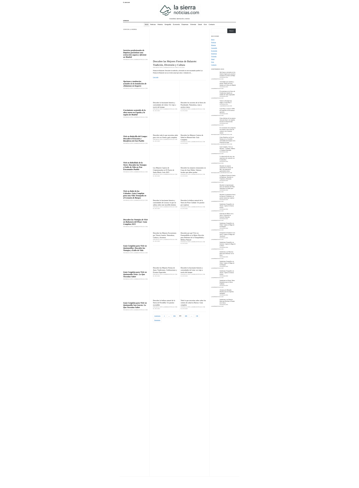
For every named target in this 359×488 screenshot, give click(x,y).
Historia (160, 24)
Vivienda (193, 24)
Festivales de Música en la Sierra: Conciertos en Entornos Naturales (226, 215)
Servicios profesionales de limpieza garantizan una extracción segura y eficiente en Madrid (134, 53)
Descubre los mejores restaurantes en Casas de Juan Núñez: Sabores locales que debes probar (193, 170)
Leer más (155, 77)
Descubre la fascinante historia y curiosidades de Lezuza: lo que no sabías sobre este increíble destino (164, 202)
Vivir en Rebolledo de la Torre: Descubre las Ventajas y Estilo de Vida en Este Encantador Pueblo (135, 166)
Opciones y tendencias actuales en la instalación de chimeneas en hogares (134, 83)
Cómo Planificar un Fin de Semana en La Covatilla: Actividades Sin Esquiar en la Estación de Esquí (227, 140)
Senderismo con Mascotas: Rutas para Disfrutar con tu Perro (227, 253)
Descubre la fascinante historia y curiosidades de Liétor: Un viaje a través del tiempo (164, 105)
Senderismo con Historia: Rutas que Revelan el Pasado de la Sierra (227, 301)
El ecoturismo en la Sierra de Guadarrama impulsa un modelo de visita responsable (227, 93)
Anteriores (157, 316)
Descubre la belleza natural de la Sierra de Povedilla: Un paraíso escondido (164, 303)
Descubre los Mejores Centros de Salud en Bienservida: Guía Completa (192, 137)
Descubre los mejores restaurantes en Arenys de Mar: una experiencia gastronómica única (226, 168)
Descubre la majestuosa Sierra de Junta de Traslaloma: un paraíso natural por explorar (227, 196)
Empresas (185, 24)
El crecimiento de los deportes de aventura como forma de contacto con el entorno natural (228, 130)
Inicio (146, 24)
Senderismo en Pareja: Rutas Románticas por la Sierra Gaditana (227, 282)
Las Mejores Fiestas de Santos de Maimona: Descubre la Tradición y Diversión (227, 177)
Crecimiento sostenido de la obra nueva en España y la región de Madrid (134, 112)
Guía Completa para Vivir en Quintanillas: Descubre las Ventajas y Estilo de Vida (135, 248)
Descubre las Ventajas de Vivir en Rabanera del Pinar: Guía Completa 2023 (135, 222)
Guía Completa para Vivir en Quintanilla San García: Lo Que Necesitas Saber (135, 305)
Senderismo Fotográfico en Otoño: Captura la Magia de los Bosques (227, 225)
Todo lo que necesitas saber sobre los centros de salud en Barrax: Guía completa (193, 303)
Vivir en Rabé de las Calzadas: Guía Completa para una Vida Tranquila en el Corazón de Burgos (134, 194)
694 (174, 316)
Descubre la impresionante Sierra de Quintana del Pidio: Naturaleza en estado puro (227, 186)
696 (186, 316)
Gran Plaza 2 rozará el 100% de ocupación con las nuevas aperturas (227, 110)
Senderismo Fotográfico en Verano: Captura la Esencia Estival (227, 205)
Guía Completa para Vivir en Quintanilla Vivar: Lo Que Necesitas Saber (135, 274)
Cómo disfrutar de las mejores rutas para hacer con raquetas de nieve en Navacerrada (228, 120)
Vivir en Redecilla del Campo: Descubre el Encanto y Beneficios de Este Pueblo (135, 138)
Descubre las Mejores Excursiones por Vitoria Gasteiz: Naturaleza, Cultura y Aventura (164, 235)
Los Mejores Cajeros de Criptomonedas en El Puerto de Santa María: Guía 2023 (163, 170)
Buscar (231, 31)
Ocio (205, 24)
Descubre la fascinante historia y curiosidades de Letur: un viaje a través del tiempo (192, 270)
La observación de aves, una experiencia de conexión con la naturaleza (227, 158)
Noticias (153, 24)
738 (197, 316)
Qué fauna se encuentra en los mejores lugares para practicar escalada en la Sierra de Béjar (227, 74)
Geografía (168, 24)
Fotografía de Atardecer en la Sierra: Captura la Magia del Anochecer (227, 234)
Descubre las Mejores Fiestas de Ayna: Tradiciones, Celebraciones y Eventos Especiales (165, 270)
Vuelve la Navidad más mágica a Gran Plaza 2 (226, 101)
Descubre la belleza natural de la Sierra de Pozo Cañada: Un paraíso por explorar (192, 202)
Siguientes (157, 320)
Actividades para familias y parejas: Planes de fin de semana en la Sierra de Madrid (228, 83)
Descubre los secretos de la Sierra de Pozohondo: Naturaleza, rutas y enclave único (193, 105)
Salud (200, 24)
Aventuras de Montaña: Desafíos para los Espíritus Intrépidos (227, 291)
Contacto (212, 24)
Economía (176, 24)
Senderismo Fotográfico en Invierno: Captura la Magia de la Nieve (228, 244)
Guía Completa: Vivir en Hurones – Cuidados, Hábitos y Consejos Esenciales (227, 148)
